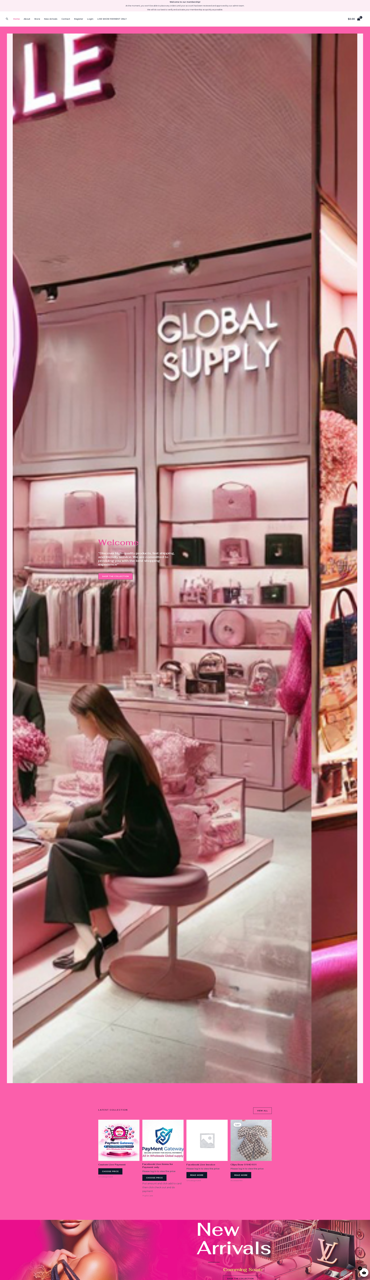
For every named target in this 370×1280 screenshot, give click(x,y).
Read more (196, 1175)
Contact (65, 19)
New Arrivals (50, 19)
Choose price (110, 1171)
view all (262, 1110)
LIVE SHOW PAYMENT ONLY (112, 19)
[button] (7, 19)
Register (78, 19)
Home (16, 19)
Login (90, 19)
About (27, 19)
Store (37, 19)
